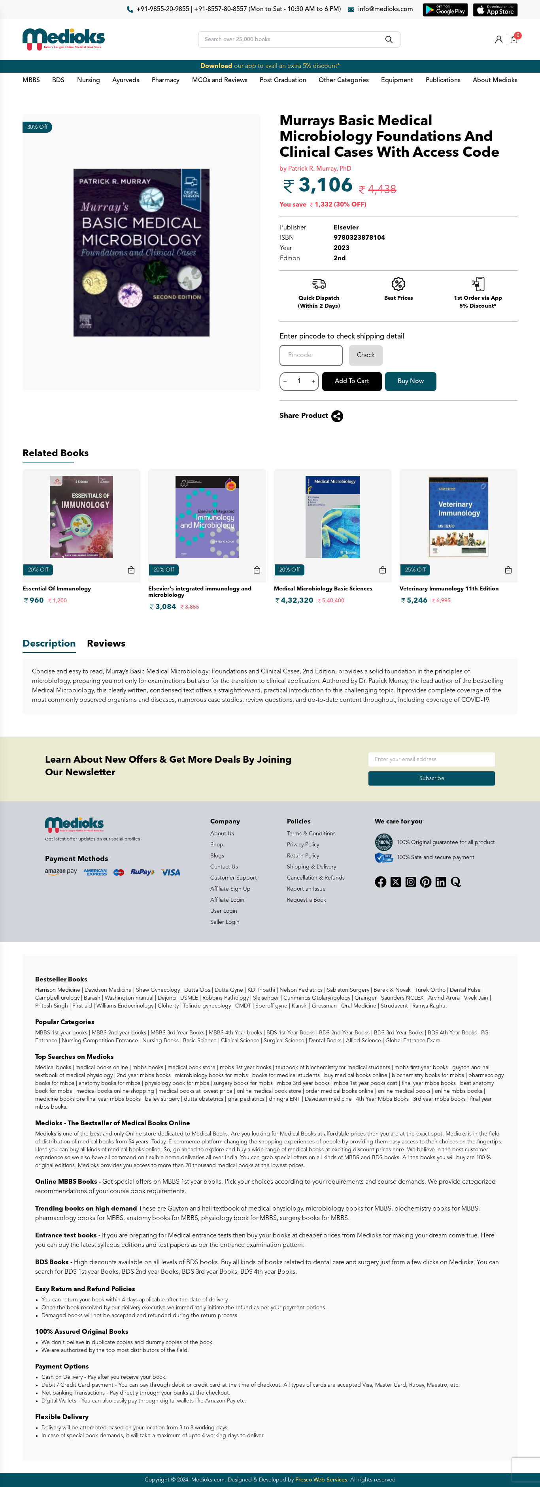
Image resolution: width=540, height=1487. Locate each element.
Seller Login (225, 922)
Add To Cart (352, 381)
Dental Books (324, 1040)
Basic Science (199, 1040)
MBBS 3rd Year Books (176, 1033)
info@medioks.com (385, 9)
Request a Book (306, 900)
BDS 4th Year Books (451, 1033)
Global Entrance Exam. (413, 1040)
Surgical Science (283, 1040)
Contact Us (224, 867)
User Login (223, 911)
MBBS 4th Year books (234, 1033)
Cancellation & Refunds (316, 878)
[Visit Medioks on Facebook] (381, 882)
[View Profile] (499, 39)
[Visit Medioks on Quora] (456, 882)
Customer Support (233, 878)
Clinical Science (239, 1040)
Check (366, 355)
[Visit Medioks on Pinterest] (426, 882)
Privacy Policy (303, 845)
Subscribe (431, 778)
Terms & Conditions (311, 834)
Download (216, 66)
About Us (222, 834)
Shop (216, 845)
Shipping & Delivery (311, 867)
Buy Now (411, 381)
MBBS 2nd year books (118, 1033)
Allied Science (362, 1040)
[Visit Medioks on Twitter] (396, 882)
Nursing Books (160, 1040)
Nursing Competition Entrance (99, 1040)
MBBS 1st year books (62, 1033)
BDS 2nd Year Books (343, 1033)
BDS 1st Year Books (290, 1033)
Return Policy (303, 856)
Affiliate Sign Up (230, 889)
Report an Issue (306, 889)
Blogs (217, 856)
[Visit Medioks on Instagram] (411, 882)
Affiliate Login (227, 900)
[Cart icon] (131, 569)
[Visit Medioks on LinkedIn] (441, 882)
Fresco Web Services (321, 1480)
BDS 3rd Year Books (397, 1033)
